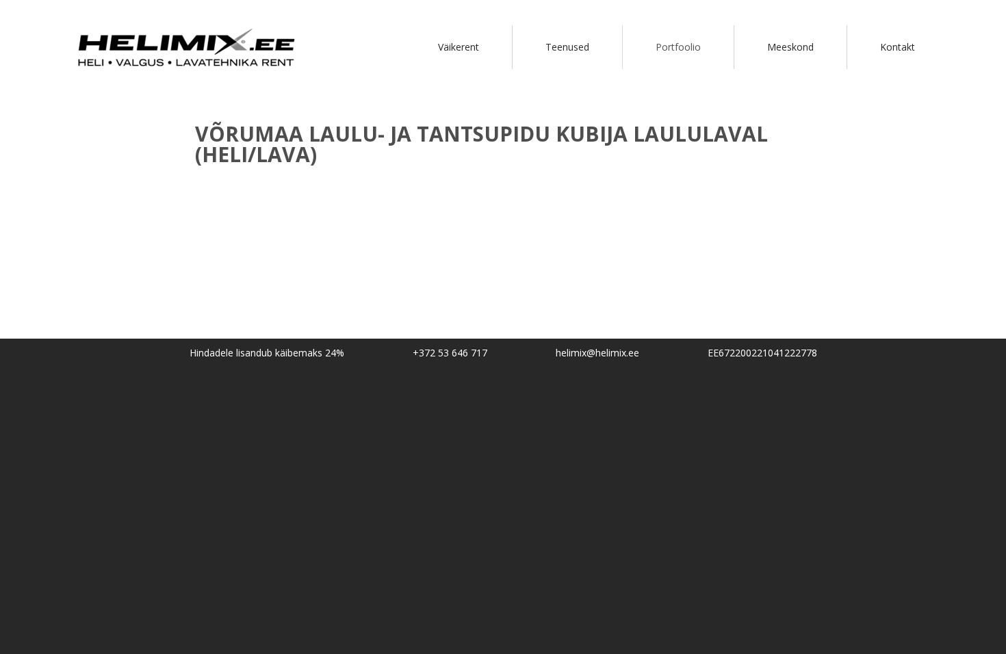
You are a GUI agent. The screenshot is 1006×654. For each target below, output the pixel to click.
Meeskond (790, 46)
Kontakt (897, 46)
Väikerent (458, 46)
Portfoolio (678, 46)
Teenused (567, 46)
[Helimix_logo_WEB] (189, 75)
